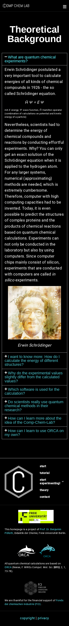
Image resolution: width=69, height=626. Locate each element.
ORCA (8, 567)
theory (42, 490)
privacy (43, 618)
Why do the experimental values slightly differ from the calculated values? (34, 377)
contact (42, 496)
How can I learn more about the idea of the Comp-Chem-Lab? (33, 420)
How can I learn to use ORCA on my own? (34, 432)
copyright (27, 618)
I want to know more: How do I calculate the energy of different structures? (32, 360)
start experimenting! (42, 481)
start (42, 466)
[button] (64, 7)
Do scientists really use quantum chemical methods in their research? (34, 406)
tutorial (42, 473)
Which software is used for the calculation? (32, 391)
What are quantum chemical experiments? (30, 59)
